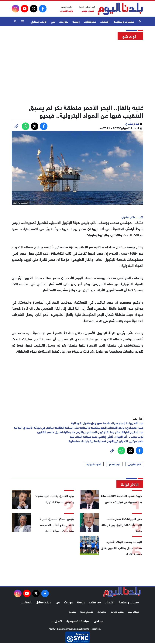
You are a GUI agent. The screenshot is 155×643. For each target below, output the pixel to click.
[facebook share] (43, 126)
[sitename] (122, 592)
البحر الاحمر (114, 464)
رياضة (76, 21)
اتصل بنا (57, 620)
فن (53, 21)
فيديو (72, 611)
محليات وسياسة (124, 21)
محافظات (90, 21)
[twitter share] (34, 126)
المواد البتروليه (94, 464)
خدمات (102, 611)
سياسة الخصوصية (78, 620)
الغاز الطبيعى (134, 464)
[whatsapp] (16, 126)
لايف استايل (38, 21)
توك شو (133, 611)
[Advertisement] (77, 70)
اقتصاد (104, 21)
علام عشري (132, 123)
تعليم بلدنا (86, 611)
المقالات (26, 601)
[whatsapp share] (25, 126)
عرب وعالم (117, 611)
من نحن (98, 620)
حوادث (63, 21)
